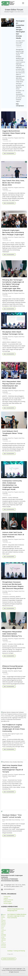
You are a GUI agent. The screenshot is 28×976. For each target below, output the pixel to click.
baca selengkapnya (9, 153)
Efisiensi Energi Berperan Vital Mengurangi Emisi (15, 909)
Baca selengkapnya (20, 104)
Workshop (4, 672)
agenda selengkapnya (8, 958)
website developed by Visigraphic (14, 973)
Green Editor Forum (10, 819)
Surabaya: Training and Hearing (16, 950)
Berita (9, 733)
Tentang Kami (7, 896)
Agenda (16, 671)
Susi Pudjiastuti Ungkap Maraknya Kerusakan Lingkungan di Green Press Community (16, 916)
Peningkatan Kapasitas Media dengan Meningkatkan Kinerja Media (20, 29)
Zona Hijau (18, 40)
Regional (14, 776)
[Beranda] (8, 3)
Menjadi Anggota (8, 903)
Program (11, 11)
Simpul (9, 776)
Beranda (7, 11)
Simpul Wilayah (7, 901)
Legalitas (6, 898)
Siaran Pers (10, 138)
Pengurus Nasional (8, 900)
